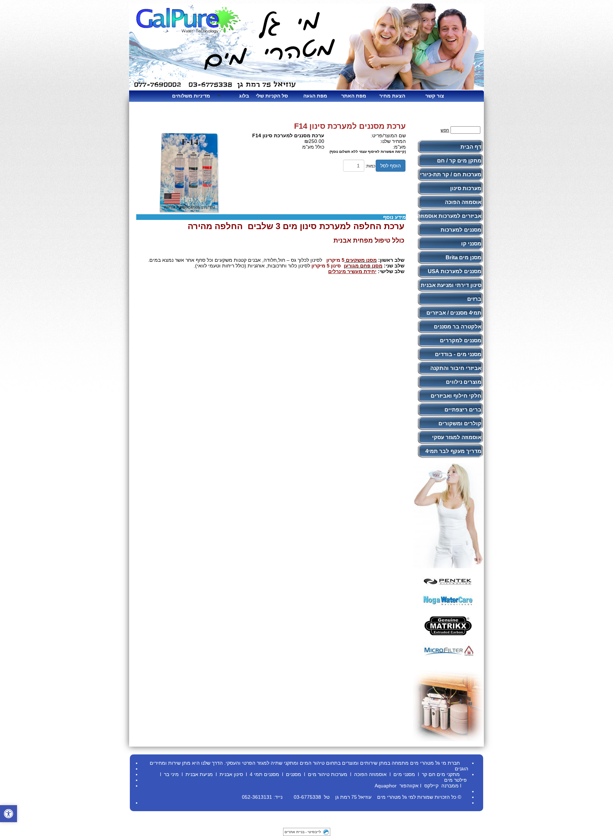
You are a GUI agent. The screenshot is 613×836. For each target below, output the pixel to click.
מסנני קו (471, 243)
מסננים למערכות (461, 230)
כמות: (370, 166)
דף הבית (470, 147)
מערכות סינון (465, 188)
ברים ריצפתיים (462, 409)
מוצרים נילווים (463, 382)
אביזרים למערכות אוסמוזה (449, 216)
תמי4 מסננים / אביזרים (453, 313)
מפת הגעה (315, 96)
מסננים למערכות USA (454, 271)
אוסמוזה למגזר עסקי (456, 437)
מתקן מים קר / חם (459, 160)
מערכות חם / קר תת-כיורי (450, 174)
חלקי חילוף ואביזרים (456, 396)
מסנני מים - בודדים (458, 354)
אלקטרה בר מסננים (457, 326)
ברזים (474, 299)
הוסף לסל (390, 165)
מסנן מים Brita (463, 257)
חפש (445, 130)
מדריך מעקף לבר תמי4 (453, 451)
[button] (8, 813)
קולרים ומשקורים (459, 423)
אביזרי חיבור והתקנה (455, 368)
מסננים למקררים (460, 340)
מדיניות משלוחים (193, 96)
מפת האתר (353, 96)
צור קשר (434, 96)
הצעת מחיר (392, 96)
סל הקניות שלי (272, 96)
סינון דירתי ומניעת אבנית (451, 285)
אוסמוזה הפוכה (463, 202)
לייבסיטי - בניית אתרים (303, 832)
